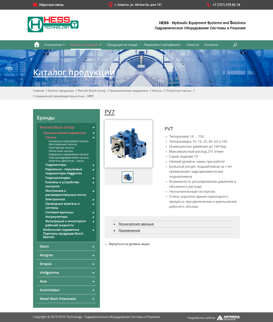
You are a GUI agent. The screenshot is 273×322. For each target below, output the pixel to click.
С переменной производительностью (58, 96)
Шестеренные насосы (63, 144)
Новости (193, 45)
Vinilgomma (49, 272)
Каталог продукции (84, 45)
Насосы (157, 90)
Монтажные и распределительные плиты (65, 193)
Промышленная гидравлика (128, 90)
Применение (129, 230)
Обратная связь (51, 4)
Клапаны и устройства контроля (62, 184)
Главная (38, 90)
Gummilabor (50, 290)
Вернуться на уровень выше (129, 244)
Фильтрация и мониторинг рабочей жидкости (65, 223)
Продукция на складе (122, 45)
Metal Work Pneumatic (58, 298)
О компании (53, 45)
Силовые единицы (59, 212)
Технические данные (136, 224)
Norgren (46, 255)
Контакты (211, 45)
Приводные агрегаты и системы (62, 206)
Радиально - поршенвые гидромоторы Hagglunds (63, 171)
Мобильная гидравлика (61, 230)
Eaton (44, 246)
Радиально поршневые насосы (68, 154)
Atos (43, 281)
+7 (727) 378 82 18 (226, 4)
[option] (128, 144)
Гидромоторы (55, 165)
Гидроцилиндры (57, 178)
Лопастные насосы (178, 90)
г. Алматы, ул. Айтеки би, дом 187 (138, 4)
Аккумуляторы (56, 217)
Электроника (55, 199)
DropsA (46, 264)
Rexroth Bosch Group (91, 90)
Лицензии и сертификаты (162, 45)
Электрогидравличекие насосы (69, 157)
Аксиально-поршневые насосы (68, 141)
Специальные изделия (202, 106)
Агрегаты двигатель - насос (66, 160)
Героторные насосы (61, 147)
